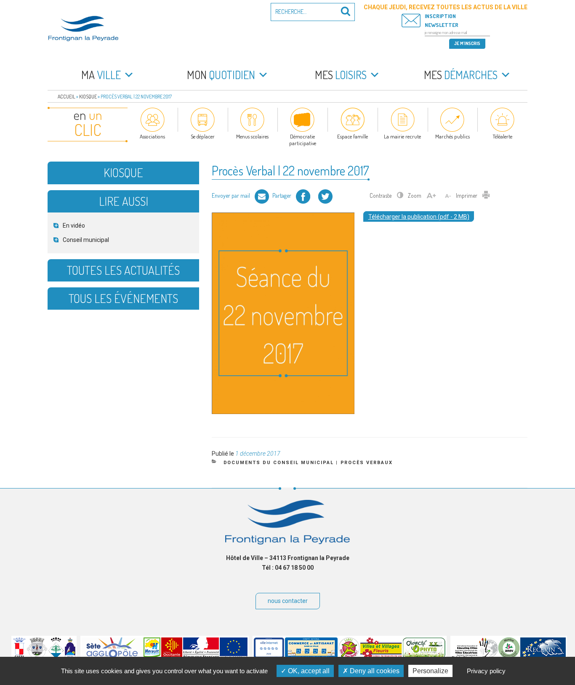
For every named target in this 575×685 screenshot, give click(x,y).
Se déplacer (203, 136)
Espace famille (352, 136)
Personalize (430, 670)
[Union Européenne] (234, 656)
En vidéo (74, 225)
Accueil (66, 96)
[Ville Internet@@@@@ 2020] (269, 656)
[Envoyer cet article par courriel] (261, 195)
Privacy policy (486, 670)
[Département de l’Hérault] (152, 656)
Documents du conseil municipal (279, 462)
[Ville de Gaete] (19, 656)
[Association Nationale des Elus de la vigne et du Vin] (508, 656)
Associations (152, 136)
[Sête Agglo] (112, 656)
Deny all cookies (373, 670)
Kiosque (88, 96)
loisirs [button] (341, 75)
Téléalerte (502, 136)
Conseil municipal (86, 239)
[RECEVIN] (543, 656)
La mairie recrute (402, 136)
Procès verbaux (367, 462)
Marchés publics (452, 136)
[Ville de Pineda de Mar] (56, 656)
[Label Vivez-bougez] (348, 656)
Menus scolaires (252, 136)
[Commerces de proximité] (311, 656)
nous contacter (288, 600)
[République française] (201, 656)
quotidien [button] (221, 75)
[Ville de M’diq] (70, 656)
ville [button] (101, 75)
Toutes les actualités (123, 270)
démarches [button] (461, 75)
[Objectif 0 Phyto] (424, 656)
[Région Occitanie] (171, 656)
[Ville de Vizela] (37, 656)
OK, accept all (308, 670)
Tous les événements (123, 298)
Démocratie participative (302, 139)
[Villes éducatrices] (475, 656)
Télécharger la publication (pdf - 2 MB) (418, 216)
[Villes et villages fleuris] (381, 656)
